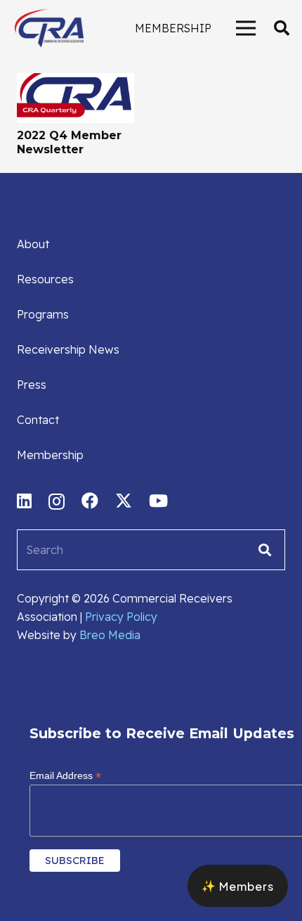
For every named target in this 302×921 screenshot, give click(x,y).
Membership (50, 455)
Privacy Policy (121, 617)
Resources (45, 279)
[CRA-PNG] (49, 28)
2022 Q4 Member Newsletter (69, 142)
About (33, 244)
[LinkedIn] (24, 500)
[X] (123, 501)
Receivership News (68, 349)
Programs (43, 314)
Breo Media (109, 635)
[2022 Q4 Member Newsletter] (75, 82)
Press (31, 385)
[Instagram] (56, 501)
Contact (38, 420)
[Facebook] (89, 500)
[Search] (264, 549)
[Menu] (246, 28)
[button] (281, 28)
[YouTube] (158, 500)
